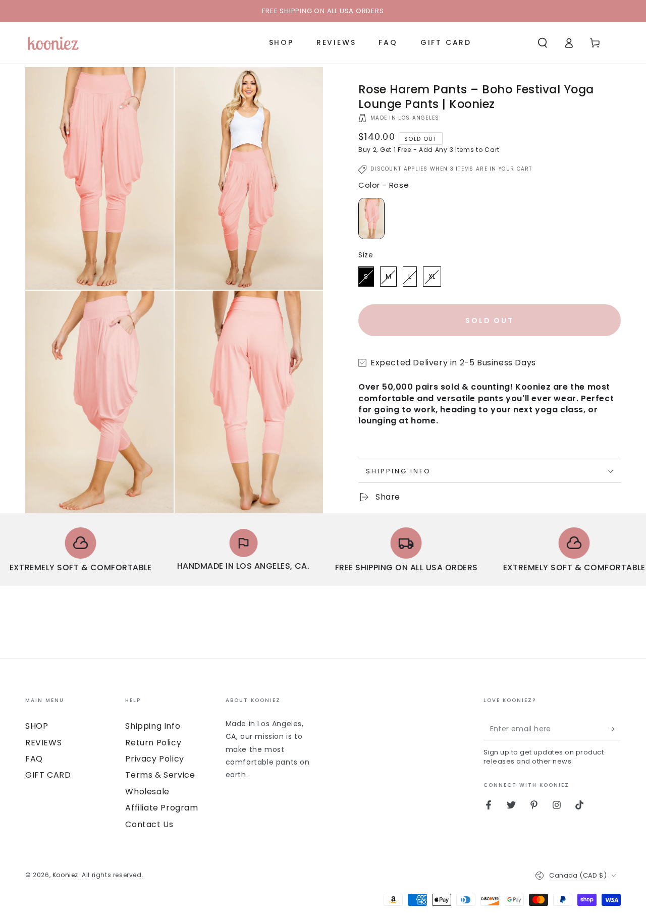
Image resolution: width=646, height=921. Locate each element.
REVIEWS (43, 742)
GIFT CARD (48, 775)
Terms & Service (160, 775)
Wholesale (147, 791)
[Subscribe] (615, 729)
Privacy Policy (154, 759)
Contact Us (149, 824)
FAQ (34, 759)
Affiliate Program (161, 808)
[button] (542, 43)
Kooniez (65, 875)
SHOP (36, 726)
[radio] (371, 219)
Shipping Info (152, 726)
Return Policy (153, 742)
